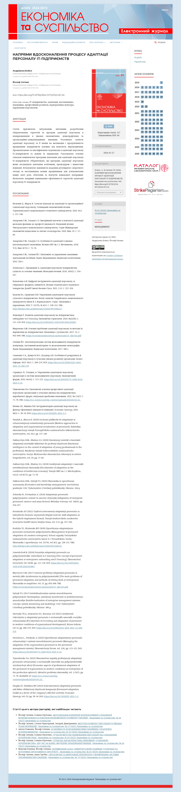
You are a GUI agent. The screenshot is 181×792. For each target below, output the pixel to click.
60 (146, 137)
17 (154, 97)
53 (142, 132)
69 (158, 140)
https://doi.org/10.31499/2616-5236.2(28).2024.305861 (51, 322)
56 (154, 132)
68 (154, 140)
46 (161, 123)
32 (154, 115)
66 (146, 140)
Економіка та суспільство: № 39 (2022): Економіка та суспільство (70, 737)
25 (150, 111)
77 (142, 149)
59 (142, 137)
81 (158, 149)
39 (158, 120)
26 (154, 111)
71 (142, 145)
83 (142, 154)
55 (150, 132)
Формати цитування (106, 192)
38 (154, 120)
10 (150, 92)
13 (161, 92)
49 (150, 128)
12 (158, 92)
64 (161, 137)
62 (154, 137)
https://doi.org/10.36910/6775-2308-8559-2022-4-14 (37, 652)
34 (161, 115)
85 (150, 154)
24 (146, 111)
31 (150, 115)
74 (154, 145)
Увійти (164, 10)
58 (161, 132)
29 (142, 115)
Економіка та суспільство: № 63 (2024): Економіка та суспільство (92, 751)
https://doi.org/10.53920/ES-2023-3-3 (49, 413)
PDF (109, 126)
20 (142, 102)
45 (158, 123)
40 (161, 120)
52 (161, 128)
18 (158, 97)
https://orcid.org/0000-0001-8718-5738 (25, 88)
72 (146, 145)
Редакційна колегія (73, 42)
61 (150, 137)
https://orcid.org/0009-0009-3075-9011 (25, 76)
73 (150, 145)
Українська (140, 61)
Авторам (115, 42)
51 (158, 128)
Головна (18, 42)
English (138, 57)
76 (161, 145)
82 (161, 149)
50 (154, 128)
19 (161, 97)
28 (161, 111)
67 (150, 140)
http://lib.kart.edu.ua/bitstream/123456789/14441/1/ (37, 308)
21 (142, 106)
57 (158, 132)
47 (142, 128)
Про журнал (96, 42)
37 (150, 120)
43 (150, 123)
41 (142, 123)
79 (150, 149)
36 (146, 120)
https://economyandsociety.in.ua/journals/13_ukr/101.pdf (53, 335)
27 (158, 111)
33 (158, 115)
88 (161, 154)
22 (146, 106)
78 (146, 149)
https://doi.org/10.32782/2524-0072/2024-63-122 (41, 95)
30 (146, 115)
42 (146, 123)
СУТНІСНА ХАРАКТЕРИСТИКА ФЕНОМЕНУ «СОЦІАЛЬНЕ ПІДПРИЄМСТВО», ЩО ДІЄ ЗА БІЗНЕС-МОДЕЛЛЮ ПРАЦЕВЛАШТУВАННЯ (63, 742)
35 (142, 120)
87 (158, 154)
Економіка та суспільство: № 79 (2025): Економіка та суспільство (80, 757)
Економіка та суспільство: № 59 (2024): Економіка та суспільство (71, 732)
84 (146, 154)
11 (154, 92)
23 (142, 111)
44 (154, 123)
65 (142, 140)
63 (158, 137)
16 (150, 97)
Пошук (161, 42)
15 (146, 97)
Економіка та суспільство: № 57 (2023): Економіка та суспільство (70, 726)
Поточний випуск (37, 42)
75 (158, 145)
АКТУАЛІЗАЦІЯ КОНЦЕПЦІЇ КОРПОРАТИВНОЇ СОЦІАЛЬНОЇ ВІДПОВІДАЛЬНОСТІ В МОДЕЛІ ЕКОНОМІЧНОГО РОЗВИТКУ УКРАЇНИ (65, 716)
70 (161, 140)
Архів (55, 42)
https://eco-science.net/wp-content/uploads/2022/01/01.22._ (52, 399)
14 (142, 97)
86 (154, 154)
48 (146, 128)
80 (154, 149)
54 (146, 132)
